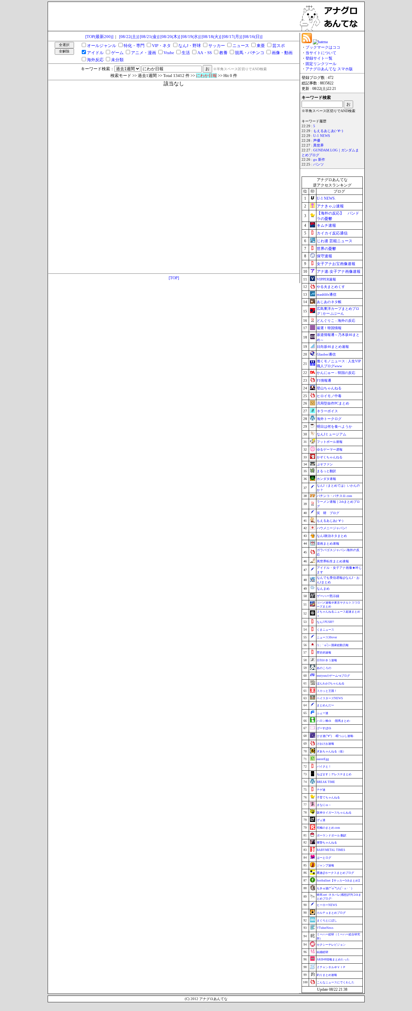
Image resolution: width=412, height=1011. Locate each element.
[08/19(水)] (191, 36)
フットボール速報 (329, 442)
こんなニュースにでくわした (335, 982)
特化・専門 (134, 45)
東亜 (261, 45)
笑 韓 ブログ (328, 513)
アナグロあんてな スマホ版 (329, 69)
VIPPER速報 (326, 279)
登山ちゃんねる (329, 388)
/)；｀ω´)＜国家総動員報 (333, 645)
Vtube (169, 52)
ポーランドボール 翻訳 (331, 835)
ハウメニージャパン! (332, 528)
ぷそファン (325, 464)
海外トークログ (329, 419)
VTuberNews (325, 928)
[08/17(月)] (232, 36)
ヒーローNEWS (327, 905)
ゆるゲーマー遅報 (329, 449)
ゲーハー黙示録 (328, 596)
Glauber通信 (326, 354)
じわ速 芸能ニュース (334, 241)
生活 (186, 52)
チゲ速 (321, 789)
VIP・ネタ (161, 45)
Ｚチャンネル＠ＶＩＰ (331, 967)
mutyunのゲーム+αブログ (333, 675)
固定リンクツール (320, 64)
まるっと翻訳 (326, 471)
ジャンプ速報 (325, 865)
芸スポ (278, 45)
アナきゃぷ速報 (330, 206)
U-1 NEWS (321, 136)
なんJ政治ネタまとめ (332, 536)
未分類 (117, 59)
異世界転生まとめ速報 (333, 561)
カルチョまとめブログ (331, 912)
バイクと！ (324, 766)
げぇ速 (321, 820)
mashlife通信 (326, 294)
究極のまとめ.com (328, 827)
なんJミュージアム (331, 434)
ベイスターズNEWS (330, 698)
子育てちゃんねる (328, 797)
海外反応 (95, 59)
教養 (223, 52)
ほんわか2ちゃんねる (330, 683)
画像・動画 (282, 52)
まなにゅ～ (324, 804)
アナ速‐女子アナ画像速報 (338, 271)
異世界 (318, 145)
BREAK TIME (326, 782)
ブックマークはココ (322, 47)
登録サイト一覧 (318, 58)
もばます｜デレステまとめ (334, 774)
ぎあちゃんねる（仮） (331, 751)
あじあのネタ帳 (329, 302)
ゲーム (117, 52)
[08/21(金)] (149, 36)
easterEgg (323, 759)
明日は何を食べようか (334, 426)
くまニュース (325, 629)
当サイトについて (320, 53)
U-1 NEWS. (326, 198)
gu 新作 (319, 159)
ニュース (240, 45)
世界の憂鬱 (326, 248)
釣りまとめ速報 (327, 975)
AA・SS (204, 52)
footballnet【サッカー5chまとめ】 (339, 880)
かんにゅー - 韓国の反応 (336, 373)
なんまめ (323, 588)
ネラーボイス (327, 411)
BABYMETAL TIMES (331, 850)
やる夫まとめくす (331, 287)
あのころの (324, 668)
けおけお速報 (325, 743)
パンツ (318, 164)
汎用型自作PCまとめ (333, 403)
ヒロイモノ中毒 (329, 396)
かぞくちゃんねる (329, 457)
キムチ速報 (326, 225)
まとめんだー (325, 705)
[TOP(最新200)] (99, 36)
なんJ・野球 (189, 45)
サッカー (216, 45)
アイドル (95, 52)
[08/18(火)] (211, 36)
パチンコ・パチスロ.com (334, 496)
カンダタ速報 (326, 479)
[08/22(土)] (129, 36)
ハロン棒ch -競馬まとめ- (334, 720)
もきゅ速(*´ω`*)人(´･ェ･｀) (334, 888)
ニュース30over (327, 637)
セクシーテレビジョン (331, 944)
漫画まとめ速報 (328, 543)
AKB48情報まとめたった (333, 959)
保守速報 (324, 256)
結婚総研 (322, 952)
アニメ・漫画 (143, 52)
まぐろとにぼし (327, 920)
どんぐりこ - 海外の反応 (336, 320)
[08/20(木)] (170, 36)
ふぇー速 (322, 713)
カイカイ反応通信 (332, 233)
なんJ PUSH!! (325, 622)
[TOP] (174, 277)
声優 (316, 140)
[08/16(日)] (252, 36)
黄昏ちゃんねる (327, 842)
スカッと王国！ (327, 690)
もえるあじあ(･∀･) (328, 131)
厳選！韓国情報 (329, 328)
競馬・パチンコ (249, 52)
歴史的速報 (324, 652)
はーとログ (324, 857)
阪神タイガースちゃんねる (334, 812)
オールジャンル (101, 45)
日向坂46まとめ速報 (333, 346)
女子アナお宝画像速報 (336, 264)
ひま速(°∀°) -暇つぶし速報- (335, 736)
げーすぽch (324, 728)
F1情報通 (324, 380)
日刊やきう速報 (327, 660)
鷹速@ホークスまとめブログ (335, 872)
